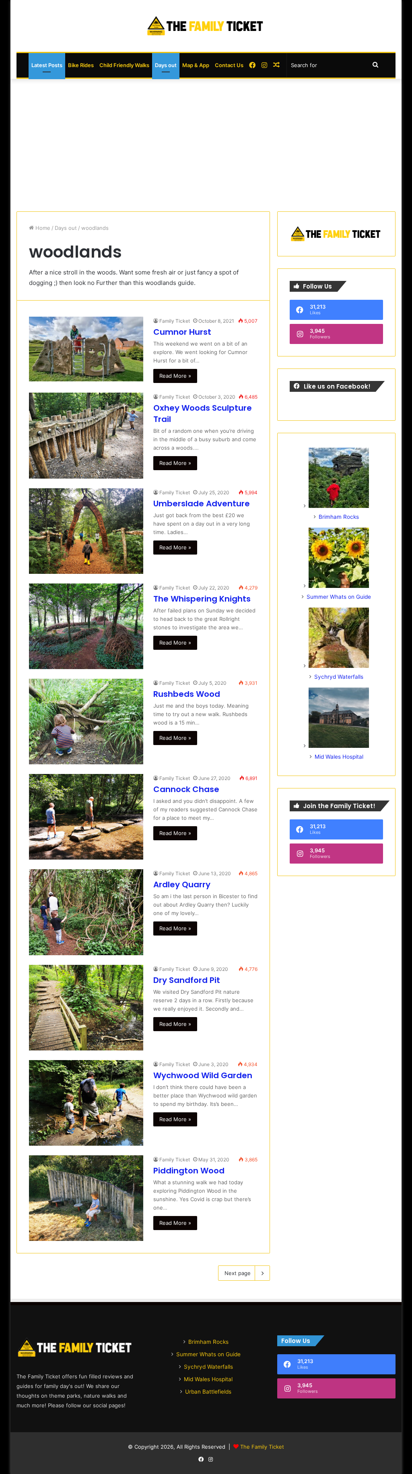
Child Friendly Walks (124, 65)
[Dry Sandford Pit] (86, 1007)
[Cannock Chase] (86, 817)
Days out (166, 65)
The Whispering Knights (202, 598)
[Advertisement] (206, 143)
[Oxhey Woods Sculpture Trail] (86, 435)
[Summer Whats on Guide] (339, 586)
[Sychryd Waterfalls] (339, 666)
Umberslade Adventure (201, 503)
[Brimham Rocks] (339, 506)
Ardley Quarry (181, 884)
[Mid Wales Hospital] (339, 746)
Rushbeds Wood (186, 694)
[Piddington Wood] (86, 1198)
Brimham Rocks (339, 517)
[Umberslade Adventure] (86, 531)
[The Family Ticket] (206, 26)
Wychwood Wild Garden (202, 1075)
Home (42, 228)
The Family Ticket (262, 1446)
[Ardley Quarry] (86, 912)
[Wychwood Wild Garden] (86, 1103)
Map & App (195, 65)
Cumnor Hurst (182, 332)
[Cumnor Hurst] (86, 349)
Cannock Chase (186, 789)
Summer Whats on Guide (339, 597)
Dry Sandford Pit (186, 980)
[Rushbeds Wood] (86, 721)
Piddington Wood (189, 1170)
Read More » (175, 376)
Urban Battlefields (208, 1391)
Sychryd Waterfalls (338, 677)
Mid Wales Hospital (339, 756)
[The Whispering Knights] (86, 626)
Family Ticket (174, 321)
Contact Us (229, 65)
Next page (238, 1273)
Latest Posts (46, 65)
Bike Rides (81, 65)
